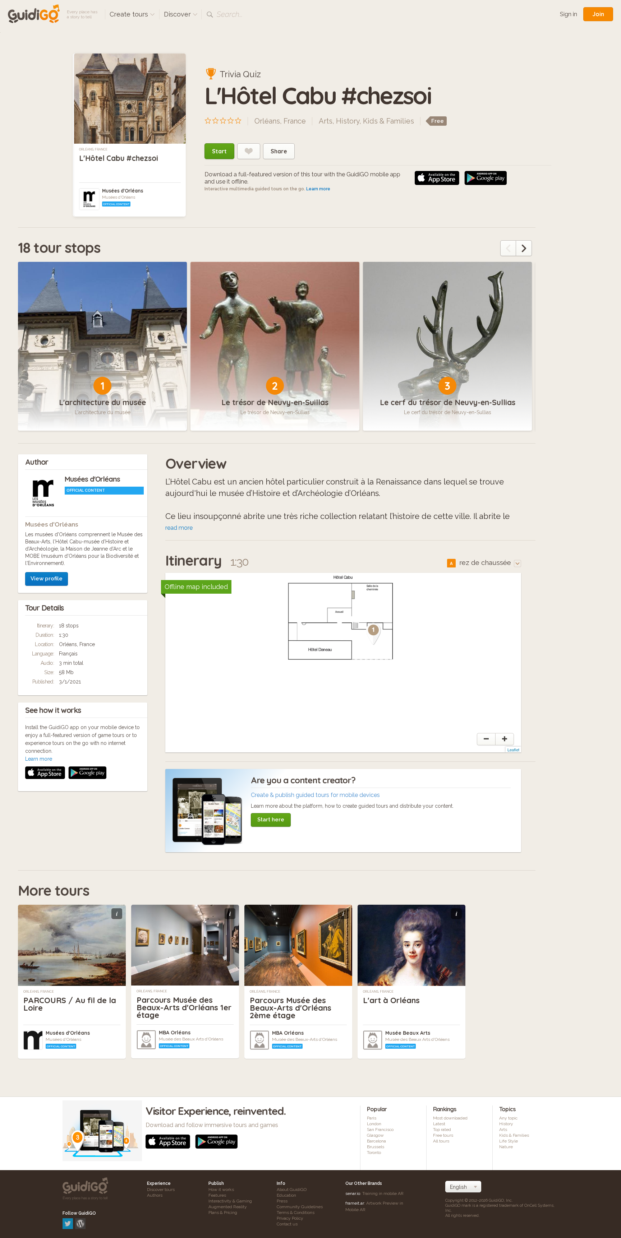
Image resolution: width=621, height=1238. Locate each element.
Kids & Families (388, 121)
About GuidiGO (292, 1189)
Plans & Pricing (222, 1212)
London (374, 1123)
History (347, 121)
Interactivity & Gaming (230, 1201)
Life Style (508, 1141)
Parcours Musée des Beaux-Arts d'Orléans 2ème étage (290, 1007)
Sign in (568, 14)
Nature (506, 1146)
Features (217, 1195)
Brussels (375, 1146)
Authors (154, 1195)
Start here (270, 819)
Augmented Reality (227, 1206)
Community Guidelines (300, 1206)
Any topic (508, 1118)
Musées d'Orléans (122, 190)
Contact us (287, 1224)
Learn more (318, 188)
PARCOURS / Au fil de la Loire (69, 1004)
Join (598, 14)
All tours (441, 1141)
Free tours (443, 1135)
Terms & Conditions (295, 1212)
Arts (325, 121)
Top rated (442, 1129)
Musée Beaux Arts (407, 1033)
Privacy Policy (290, 1218)
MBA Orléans (174, 1032)
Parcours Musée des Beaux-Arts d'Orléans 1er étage (184, 1007)
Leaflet (513, 749)
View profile (47, 578)
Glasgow (375, 1135)
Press (282, 1201)
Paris (371, 1118)
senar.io (352, 1193)
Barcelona (376, 1141)
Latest (439, 1123)
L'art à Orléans (391, 1000)
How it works (221, 1189)
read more (179, 527)
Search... (230, 14)
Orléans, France (93, 149)
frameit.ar (354, 1203)
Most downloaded (450, 1118)
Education (286, 1195)
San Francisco (380, 1129)
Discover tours (161, 1189)
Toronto (374, 1152)
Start (219, 151)
